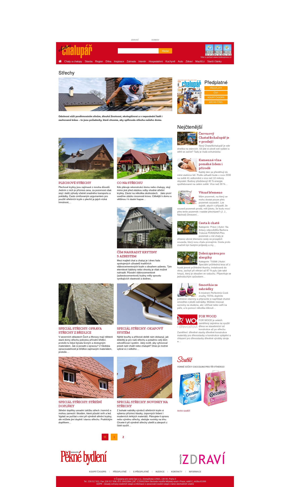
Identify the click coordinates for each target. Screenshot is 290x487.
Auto (180, 61)
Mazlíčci (200, 61)
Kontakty (176, 472)
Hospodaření (156, 61)
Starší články (214, 61)
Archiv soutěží (183, 411)
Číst (216, 93)
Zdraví (134, 40)
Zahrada (131, 61)
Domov (155, 40)
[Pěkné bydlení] (84, 458)
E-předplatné (141, 472)
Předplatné (120, 472)
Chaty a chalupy (73, 61)
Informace (195, 472)
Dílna (108, 61)
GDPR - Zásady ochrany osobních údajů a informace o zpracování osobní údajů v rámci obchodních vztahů (145, 484)
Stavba (88, 61)
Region (99, 61)
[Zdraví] (202, 458)
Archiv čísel (216, 102)
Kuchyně (170, 61)
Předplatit (216, 88)
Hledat (165, 51)
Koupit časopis (216, 97)
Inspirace (119, 61)
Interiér (142, 61)
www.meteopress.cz (222, 57)
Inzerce (160, 472)
